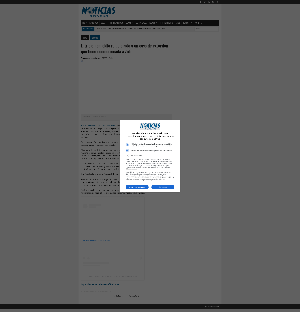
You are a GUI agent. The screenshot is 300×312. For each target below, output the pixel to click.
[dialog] (150, 156)
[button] (150, 155)
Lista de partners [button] (131, 169)
